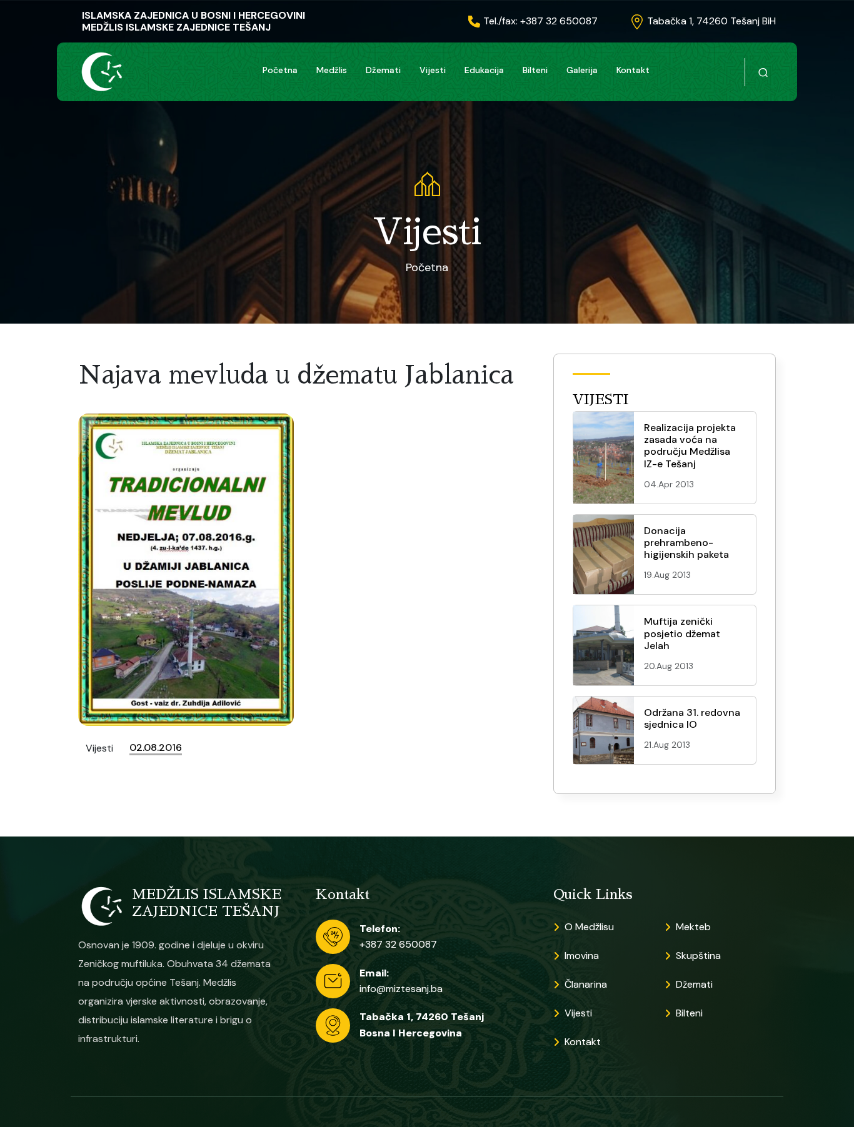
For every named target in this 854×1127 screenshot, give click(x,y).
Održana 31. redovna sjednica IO (692, 718)
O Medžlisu (589, 926)
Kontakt (633, 70)
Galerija (582, 70)
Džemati (383, 70)
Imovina (582, 955)
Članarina (586, 984)
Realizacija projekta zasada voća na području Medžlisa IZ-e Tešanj (690, 445)
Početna (280, 70)
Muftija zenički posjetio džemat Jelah (682, 633)
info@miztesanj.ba (401, 988)
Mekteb (693, 926)
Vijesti (432, 70)
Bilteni (535, 70)
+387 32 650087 (398, 944)
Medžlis (331, 70)
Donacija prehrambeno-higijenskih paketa (686, 542)
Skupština (698, 955)
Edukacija (484, 70)
